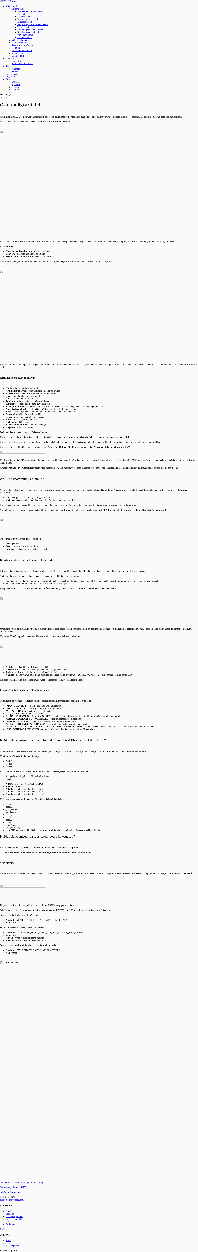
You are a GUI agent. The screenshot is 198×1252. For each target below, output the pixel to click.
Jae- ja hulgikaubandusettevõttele (32, 24)
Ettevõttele (16, 61)
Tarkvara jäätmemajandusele (30, 29)
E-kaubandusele (24, 22)
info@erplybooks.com (10, 1192)
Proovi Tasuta (12, 74)
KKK (8, 1240)
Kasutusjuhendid (13, 1245)
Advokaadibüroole (25, 35)
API (8, 1221)
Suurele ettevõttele (20, 42)
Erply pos (10, 1224)
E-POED (16, 48)
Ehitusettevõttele (24, 16)
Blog (8, 1243)
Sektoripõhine (18, 9)
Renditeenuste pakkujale (28, 32)
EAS (2, 1229)
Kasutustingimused (14, 1216)
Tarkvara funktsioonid (22, 50)
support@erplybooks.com (12, 1200)
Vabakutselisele (24, 14)
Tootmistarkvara (24, 37)
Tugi (8, 66)
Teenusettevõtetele (25, 27)
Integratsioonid (18, 53)
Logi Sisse (10, 76)
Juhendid (16, 69)
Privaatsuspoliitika (14, 1219)
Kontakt (15, 71)
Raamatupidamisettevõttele (29, 11)
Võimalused (11, 6)
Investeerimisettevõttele (28, 19)
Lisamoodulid (18, 55)
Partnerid (10, 1214)
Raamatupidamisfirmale (22, 45)
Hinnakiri (10, 58)
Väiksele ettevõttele (20, 40)
